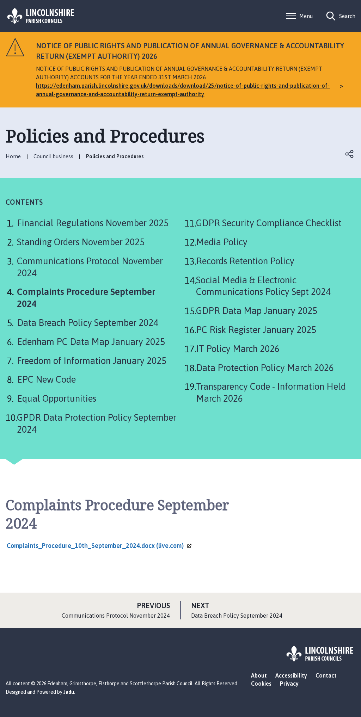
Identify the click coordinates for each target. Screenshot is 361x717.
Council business (53, 156)
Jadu (68, 692)
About (259, 675)
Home (13, 156)
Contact (326, 675)
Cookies (261, 683)
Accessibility (291, 675)
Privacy (289, 683)
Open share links (349, 154)
